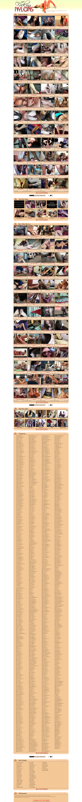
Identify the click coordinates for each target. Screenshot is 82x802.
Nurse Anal (44, 676)
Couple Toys (31, 506)
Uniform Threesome (58, 705)
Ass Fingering (18, 583)
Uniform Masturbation (58, 703)
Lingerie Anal (44, 561)
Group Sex (31, 670)
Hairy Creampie (31, 681)
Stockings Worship (58, 606)
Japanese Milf (44, 464)
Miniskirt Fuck (44, 651)
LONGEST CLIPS (42, 195)
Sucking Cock (57, 614)
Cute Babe (31, 530)
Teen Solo (56, 665)
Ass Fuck (17, 585)
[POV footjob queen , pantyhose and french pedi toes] (34, 397)
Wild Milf (56, 734)
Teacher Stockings (58, 627)
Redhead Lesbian (58, 483)
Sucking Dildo (57, 616)
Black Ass (18, 650)
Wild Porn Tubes (63, 418)
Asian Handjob (18, 558)
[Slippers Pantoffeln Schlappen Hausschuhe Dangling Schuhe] (20, 248)
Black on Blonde (19, 682)
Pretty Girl (56, 455)
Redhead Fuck (57, 482)
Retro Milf (56, 501)
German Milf (31, 643)
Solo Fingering (57, 581)
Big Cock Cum (18, 630)
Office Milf (43, 703)
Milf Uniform (44, 647)
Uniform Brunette (58, 700)
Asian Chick (18, 541)
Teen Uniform (57, 678)
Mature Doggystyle (45, 583)
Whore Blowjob (57, 725)
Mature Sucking (44, 610)
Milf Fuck (43, 624)
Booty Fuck (18, 726)
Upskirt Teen (57, 707)
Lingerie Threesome (45, 565)
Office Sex (43, 704)
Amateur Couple (19, 450)
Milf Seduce (44, 636)
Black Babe (18, 651)
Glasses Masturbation (32, 658)
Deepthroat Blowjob (32, 543)
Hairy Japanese (31, 683)
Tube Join (44, 767)
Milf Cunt (43, 620)
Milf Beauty (44, 616)
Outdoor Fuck (44, 714)
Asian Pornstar (18, 570)
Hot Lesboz (32, 785)
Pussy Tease (57, 469)
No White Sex (32, 783)
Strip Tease (56, 607)
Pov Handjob (57, 446)
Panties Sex (44, 725)
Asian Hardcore (19, 559)
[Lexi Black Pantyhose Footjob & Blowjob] (48, 330)
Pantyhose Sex (44, 732)
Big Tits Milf (18, 646)
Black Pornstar (18, 668)
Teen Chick (57, 636)
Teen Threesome (57, 674)
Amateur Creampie (19, 451)
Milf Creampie (44, 619)
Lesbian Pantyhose (45, 536)
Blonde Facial (18, 696)
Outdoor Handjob (45, 716)
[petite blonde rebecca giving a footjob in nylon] (20, 384)
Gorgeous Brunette (32, 661)
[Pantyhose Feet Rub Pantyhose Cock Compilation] (48, 343)
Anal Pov (17, 524)
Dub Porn (62, 208)
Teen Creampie (57, 637)
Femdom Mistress (32, 602)
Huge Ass (30, 727)
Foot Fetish (31, 621)
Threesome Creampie (58, 682)
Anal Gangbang (19, 519)
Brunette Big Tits (19, 740)
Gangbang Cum (31, 633)
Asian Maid (18, 562)
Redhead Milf (57, 486)
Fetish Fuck (31, 605)
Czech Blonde (31, 541)
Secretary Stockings (58, 533)
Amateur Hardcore (19, 462)
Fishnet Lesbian (31, 616)
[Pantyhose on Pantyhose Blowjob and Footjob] (48, 39)
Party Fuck (43, 738)
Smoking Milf (57, 577)
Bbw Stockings (18, 605)
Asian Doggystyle (19, 548)
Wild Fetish (57, 731)
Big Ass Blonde (19, 620)
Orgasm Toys (44, 709)
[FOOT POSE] (34, 25)
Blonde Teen (18, 717)
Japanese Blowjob (45, 451)
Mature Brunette (44, 579)
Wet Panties (57, 717)
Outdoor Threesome (45, 720)
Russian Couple (57, 519)
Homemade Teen (32, 713)
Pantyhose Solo (44, 734)
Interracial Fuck (31, 748)
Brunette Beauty (19, 739)
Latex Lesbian (44, 493)
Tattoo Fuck (57, 620)
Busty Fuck (31, 464)
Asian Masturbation (19, 563)
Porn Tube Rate (19, 218)
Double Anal (31, 565)
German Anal (31, 636)
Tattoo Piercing (57, 624)
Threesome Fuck (57, 683)
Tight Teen (56, 692)
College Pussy (31, 492)
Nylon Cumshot (44, 683)
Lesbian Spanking (45, 544)
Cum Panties (31, 521)
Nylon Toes (44, 696)
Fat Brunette (31, 593)
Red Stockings (57, 474)
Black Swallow (18, 676)
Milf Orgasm (44, 632)
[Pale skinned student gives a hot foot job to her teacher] (34, 343)
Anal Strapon (18, 527)
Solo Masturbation (58, 583)
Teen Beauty (57, 632)
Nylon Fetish (44, 686)
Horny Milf (31, 721)
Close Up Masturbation (33, 482)
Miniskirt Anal (44, 648)
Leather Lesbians (45, 508)
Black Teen (18, 677)
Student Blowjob (57, 608)
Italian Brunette (44, 442)
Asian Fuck (18, 555)
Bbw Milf (17, 602)
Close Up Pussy (31, 484)
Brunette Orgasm (32, 440)
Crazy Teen (31, 512)
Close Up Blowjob (32, 479)
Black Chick (18, 656)
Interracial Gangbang (32, 749)
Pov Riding (56, 450)
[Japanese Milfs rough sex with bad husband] (61, 188)
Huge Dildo (31, 732)
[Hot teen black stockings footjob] (20, 52)
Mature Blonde (44, 576)
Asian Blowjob (18, 540)
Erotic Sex (30, 585)
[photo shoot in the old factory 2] (34, 174)
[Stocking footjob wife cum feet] (20, 302)
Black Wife (18, 681)
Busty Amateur (31, 453)
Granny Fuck (31, 667)
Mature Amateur (44, 570)
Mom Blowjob (44, 659)
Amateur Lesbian (19, 466)
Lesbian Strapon (44, 546)
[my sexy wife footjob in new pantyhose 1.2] (20, 174)
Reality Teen (57, 473)
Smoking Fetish (57, 575)
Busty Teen (31, 470)
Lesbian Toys (44, 554)
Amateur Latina (18, 465)
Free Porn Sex (30, 208)
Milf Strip (43, 639)
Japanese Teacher (45, 477)
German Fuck (31, 641)
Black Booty (18, 655)
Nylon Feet (44, 685)
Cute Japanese (31, 535)
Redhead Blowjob (58, 478)
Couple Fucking (31, 501)
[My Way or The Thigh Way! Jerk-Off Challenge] (61, 120)
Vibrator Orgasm (57, 711)
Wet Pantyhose (57, 718)
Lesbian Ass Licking (45, 514)
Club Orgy (31, 486)
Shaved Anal (57, 537)
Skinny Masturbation (58, 565)
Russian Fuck (57, 522)
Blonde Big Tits (19, 687)
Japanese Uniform (45, 481)
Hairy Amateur (31, 672)
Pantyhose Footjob (45, 729)
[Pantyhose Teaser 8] (61, 39)
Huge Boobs (31, 729)
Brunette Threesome (32, 451)
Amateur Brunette (19, 446)
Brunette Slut (31, 446)
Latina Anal (44, 497)
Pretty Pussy (57, 456)
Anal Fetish (18, 514)
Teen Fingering (57, 647)
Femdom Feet (31, 598)
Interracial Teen (44, 438)
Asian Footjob (18, 554)
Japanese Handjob (45, 460)
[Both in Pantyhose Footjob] (34, 66)
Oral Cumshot (44, 707)
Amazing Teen (18, 504)
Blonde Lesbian (19, 703)
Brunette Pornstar (32, 442)
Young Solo (57, 747)
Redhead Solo (57, 491)
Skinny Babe (57, 558)
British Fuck (18, 730)
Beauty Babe (18, 607)
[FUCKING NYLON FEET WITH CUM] (48, 262)
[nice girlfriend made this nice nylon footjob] (20, 343)
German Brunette (32, 639)
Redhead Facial (57, 481)
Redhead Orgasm (58, 487)
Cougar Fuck (31, 495)
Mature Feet (44, 585)
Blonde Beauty (18, 686)
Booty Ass (18, 725)
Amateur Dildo (18, 455)
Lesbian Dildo (44, 519)
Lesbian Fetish (44, 522)
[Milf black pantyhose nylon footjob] (34, 188)
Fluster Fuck (32, 767)
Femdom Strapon (32, 603)
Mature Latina (44, 592)
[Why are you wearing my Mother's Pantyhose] (34, 384)
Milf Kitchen (44, 629)
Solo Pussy (56, 585)
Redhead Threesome (58, 493)
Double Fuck (31, 570)
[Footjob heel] (48, 52)
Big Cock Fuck (18, 632)
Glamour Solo (31, 651)
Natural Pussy (44, 672)
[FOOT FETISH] (48, 66)
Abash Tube (41, 427)
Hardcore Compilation (33, 699)
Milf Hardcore (44, 628)
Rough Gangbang (58, 510)
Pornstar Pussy (57, 438)
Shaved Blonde (57, 544)
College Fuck (31, 491)
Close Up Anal (31, 478)
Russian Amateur (58, 512)
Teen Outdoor (57, 658)
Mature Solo (44, 606)
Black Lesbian (18, 661)
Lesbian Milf (44, 531)
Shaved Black (57, 543)
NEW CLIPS (36, 195)
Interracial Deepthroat (32, 744)
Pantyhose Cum (44, 726)
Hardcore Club (31, 698)
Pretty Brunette (57, 453)
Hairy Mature (31, 687)
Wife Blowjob (57, 727)
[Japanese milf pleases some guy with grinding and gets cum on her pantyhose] (48, 357)
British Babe (18, 729)
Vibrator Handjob (58, 709)
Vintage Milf (57, 712)
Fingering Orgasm (32, 611)
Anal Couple (18, 510)
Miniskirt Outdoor (45, 654)
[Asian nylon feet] (48, 120)
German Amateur (32, 634)
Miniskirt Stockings (45, 656)
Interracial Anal (31, 739)
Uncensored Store (19, 208)
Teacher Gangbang (58, 625)
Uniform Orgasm (57, 704)
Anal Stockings (18, 526)
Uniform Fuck (57, 701)
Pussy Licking (57, 464)
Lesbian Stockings (45, 545)
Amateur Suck (18, 481)
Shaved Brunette (57, 545)
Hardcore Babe (31, 696)
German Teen (31, 645)
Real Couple (57, 470)
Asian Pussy (18, 572)
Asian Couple (18, 543)
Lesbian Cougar (44, 518)
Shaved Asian (57, 539)
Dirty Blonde (31, 552)
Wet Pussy (56, 720)
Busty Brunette (31, 461)
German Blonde (31, 637)
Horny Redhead (31, 723)
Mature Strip (44, 608)
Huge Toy (30, 738)
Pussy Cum (56, 460)
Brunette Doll (18, 748)
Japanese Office (44, 466)
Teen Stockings (57, 668)
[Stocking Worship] (48, 134)
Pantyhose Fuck (44, 730)
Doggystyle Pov (31, 563)
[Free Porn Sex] (61, 235)
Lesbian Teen (44, 550)
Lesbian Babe (44, 515)
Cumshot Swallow (32, 526)
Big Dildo (17, 639)
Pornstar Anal (44, 744)
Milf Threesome (44, 645)
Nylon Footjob (44, 687)
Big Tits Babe (18, 642)
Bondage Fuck (18, 723)
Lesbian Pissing (44, 537)
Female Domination (32, 597)
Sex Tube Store (32, 772)
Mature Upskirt (44, 614)
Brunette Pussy (31, 444)
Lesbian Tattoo (44, 549)
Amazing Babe (18, 492)
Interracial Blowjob (32, 742)
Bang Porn (32, 769)
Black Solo (18, 673)
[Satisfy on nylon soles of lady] (61, 275)
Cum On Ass (31, 514)
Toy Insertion (57, 696)
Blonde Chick (18, 690)
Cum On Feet (31, 515)
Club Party (31, 487)
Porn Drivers (63, 218)
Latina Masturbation (45, 504)
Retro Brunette (57, 499)
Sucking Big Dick (58, 611)
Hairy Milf (31, 689)
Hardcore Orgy (31, 704)
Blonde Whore (18, 720)
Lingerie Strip (44, 563)
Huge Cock (31, 730)
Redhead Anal (57, 475)
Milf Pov (43, 634)
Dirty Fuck (31, 554)
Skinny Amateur (57, 557)
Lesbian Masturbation (45, 530)
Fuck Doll (30, 632)
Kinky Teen (44, 488)
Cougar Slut (31, 497)
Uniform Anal (57, 698)
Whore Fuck (57, 726)
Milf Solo (43, 637)
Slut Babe (56, 567)
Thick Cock (57, 679)
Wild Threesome (57, 736)
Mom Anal (43, 658)
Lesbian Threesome (45, 552)
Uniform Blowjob (58, 699)
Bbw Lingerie (18, 601)
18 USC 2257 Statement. (23, 797)
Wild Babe (56, 729)
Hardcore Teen (31, 707)
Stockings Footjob (58, 599)
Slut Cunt (56, 568)
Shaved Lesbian (57, 549)
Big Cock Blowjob (19, 629)
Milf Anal (43, 615)
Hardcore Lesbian (32, 700)
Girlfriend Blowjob (32, 646)
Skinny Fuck (57, 563)
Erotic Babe (31, 583)
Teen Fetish (57, 646)
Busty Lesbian (31, 465)
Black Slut (18, 672)
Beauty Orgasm (18, 612)
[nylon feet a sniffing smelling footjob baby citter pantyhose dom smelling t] (20, 25)
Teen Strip (56, 669)
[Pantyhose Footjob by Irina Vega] (20, 330)
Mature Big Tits (44, 575)
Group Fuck (31, 669)
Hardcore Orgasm (32, 703)
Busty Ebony (31, 462)
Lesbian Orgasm (44, 533)
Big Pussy (18, 641)
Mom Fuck (44, 660)
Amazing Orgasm (19, 502)
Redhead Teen (57, 492)
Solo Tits (56, 588)
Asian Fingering (19, 553)
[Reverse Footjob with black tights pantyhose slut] (20, 93)
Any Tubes (32, 762)
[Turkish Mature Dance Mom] (61, 302)
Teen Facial (56, 643)
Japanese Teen (44, 478)
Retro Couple (57, 500)
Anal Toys (18, 531)
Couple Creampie (32, 500)
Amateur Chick (18, 447)
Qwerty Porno (19, 418)
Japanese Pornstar (45, 470)
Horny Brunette (31, 717)
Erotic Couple (31, 584)
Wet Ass (56, 713)
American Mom (19, 508)
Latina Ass (43, 499)
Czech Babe (31, 540)
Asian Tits (18, 580)
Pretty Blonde (57, 452)
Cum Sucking (31, 522)
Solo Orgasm (57, 584)
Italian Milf (44, 443)
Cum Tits (30, 524)
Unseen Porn (52, 418)
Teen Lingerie (57, 652)
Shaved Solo (57, 553)
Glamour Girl (31, 647)
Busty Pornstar (31, 469)
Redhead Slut (57, 490)
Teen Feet (56, 645)
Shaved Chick (57, 546)
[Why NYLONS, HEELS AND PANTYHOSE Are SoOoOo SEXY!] (34, 93)
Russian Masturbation (58, 524)
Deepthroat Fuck (32, 544)
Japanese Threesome (45, 479)
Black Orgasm (18, 667)
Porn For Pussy (45, 765)
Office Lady (44, 700)
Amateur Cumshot (19, 452)
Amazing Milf (18, 501)
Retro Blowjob (57, 497)
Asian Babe (18, 536)
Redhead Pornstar (58, 488)
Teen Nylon (57, 655)
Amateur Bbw (18, 442)
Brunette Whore (31, 452)
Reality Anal (57, 471)
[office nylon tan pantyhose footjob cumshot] (48, 93)
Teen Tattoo (57, 673)
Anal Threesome (19, 530)
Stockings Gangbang (58, 601)
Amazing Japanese (19, 499)
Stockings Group (57, 602)
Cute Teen (30, 539)
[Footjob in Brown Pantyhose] (48, 161)
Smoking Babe (57, 571)
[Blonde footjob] (48, 235)
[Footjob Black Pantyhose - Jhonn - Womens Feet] (48, 275)
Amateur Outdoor (19, 471)
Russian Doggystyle (58, 521)
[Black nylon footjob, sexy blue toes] (34, 39)
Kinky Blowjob (44, 484)
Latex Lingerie (44, 495)
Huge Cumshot (31, 731)
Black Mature (18, 663)
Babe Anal (18, 589)
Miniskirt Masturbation (46, 652)
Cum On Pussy (31, 518)
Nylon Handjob (44, 690)
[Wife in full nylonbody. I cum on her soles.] (20, 147)
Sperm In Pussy (57, 594)
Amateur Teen (18, 484)
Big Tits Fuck (18, 643)
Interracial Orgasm (45, 435)
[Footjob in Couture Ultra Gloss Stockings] (34, 248)
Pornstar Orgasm (57, 437)
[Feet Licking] (61, 93)
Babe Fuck (18, 592)
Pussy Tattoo (57, 468)
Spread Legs (57, 596)
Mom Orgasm (44, 663)
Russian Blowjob (57, 517)
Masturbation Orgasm (45, 568)
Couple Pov (31, 505)
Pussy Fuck (57, 462)
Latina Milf (44, 505)
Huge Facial (31, 734)
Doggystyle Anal (32, 561)
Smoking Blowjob (58, 572)
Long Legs (43, 567)
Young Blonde (57, 742)
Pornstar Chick (44, 748)
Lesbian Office (44, 532)
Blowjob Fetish (18, 721)
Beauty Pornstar (19, 614)
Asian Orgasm (18, 567)
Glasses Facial (31, 655)
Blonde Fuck (18, 699)
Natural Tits (44, 674)
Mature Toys (44, 612)
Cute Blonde (31, 531)
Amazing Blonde (19, 493)
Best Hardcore (18, 616)
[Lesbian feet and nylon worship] (34, 289)
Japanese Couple (45, 452)
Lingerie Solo (44, 562)
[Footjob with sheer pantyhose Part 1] (61, 66)
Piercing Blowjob (45, 743)
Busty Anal (31, 455)
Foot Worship (31, 623)
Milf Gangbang (44, 625)
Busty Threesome (32, 471)
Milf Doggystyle (44, 621)
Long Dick (43, 566)
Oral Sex (43, 708)
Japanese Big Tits (45, 450)
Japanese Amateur (45, 444)
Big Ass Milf (18, 624)
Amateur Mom (18, 469)
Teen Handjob (57, 651)
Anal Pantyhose (19, 523)
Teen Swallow (57, 672)
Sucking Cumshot (58, 615)
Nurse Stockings (44, 678)
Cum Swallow (31, 523)
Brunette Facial (18, 749)
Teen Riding (57, 663)
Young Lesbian (57, 745)
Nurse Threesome (45, 679)
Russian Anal (57, 513)
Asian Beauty (18, 537)
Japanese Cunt (44, 455)
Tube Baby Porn (32, 775)
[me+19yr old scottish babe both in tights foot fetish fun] (34, 52)
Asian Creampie (19, 544)
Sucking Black (57, 612)
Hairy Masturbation (32, 686)
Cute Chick (31, 533)
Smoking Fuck (57, 576)
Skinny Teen (57, 566)
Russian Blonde (57, 515)
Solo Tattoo (57, 586)
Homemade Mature (32, 712)
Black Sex (18, 670)
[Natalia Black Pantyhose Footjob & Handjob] (61, 330)
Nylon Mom (44, 692)
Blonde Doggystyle (19, 694)
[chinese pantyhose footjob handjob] (61, 343)
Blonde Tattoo (18, 716)
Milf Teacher (44, 643)
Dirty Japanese (31, 555)
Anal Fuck (18, 518)
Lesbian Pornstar (45, 539)
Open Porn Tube (45, 770)
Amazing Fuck (18, 497)
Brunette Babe (18, 738)
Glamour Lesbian (32, 648)
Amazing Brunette (19, 495)
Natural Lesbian (44, 670)
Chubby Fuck (31, 475)
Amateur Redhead (19, 474)
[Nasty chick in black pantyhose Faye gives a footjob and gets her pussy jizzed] (61, 134)
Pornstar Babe (44, 745)
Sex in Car (56, 535)
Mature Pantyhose (45, 601)
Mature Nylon (44, 598)
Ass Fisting (18, 584)
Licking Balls (44, 559)
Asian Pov (18, 571)
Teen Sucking (57, 670)
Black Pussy (18, 669)
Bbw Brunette (18, 597)
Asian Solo (18, 576)
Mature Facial (44, 584)
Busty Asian (31, 456)
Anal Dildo (18, 513)
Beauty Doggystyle (19, 608)
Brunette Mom (31, 439)
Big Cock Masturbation (20, 633)
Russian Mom (57, 526)
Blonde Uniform (19, 718)
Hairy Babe (31, 676)
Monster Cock (44, 664)
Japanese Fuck (44, 457)
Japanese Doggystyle (45, 456)
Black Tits (18, 679)
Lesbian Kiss (44, 527)
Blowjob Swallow (19, 722)
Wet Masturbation (58, 714)
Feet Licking (31, 596)
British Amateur (19, 727)
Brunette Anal (18, 736)
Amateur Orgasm (19, 470)
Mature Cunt (44, 580)
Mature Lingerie (44, 594)
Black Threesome (19, 678)
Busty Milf (31, 466)
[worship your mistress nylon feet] (61, 147)
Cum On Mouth (31, 517)
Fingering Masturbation (33, 610)
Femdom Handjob (32, 601)
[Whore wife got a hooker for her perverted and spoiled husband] (34, 370)
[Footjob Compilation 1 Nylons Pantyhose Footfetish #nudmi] (20, 357)
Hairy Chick (31, 679)
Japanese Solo (44, 475)
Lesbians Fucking (45, 557)
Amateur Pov (18, 473)
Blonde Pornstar (19, 709)
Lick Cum (43, 558)
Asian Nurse (18, 566)
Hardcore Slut (31, 705)
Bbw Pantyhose (18, 603)
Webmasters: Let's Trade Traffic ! (41, 800)
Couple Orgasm (31, 504)
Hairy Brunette (31, 678)
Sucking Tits (57, 617)
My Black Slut (32, 781)
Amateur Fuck (18, 460)
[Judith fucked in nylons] (61, 357)
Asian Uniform (18, 581)
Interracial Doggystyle (33, 745)
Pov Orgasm (57, 448)
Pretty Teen (56, 457)
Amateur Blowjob (19, 444)
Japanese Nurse (44, 465)
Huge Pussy (31, 735)
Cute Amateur (31, 528)
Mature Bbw (44, 574)
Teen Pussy (56, 661)
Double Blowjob (32, 566)
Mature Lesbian (44, 593)
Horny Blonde (31, 716)
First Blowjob (31, 614)
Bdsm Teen (18, 606)
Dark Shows (32, 780)
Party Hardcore (44, 739)
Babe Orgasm (18, 593)
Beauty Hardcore (19, 611)
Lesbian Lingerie (45, 528)
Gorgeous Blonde (32, 660)
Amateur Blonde (19, 443)
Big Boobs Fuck (19, 627)
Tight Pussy (57, 691)
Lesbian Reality (44, 541)
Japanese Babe (44, 447)
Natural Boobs (44, 669)
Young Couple (57, 744)
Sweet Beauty (57, 619)
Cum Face (30, 513)
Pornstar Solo (57, 440)
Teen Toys (56, 677)
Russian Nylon (57, 527)
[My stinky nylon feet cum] (61, 52)
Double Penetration (32, 571)
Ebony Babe (31, 575)
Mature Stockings (45, 607)
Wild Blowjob (57, 730)
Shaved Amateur (57, 536)
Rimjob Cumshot (57, 509)
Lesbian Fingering (45, 523)
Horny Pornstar (31, 722)
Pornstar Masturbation (58, 435)
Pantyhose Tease (44, 735)
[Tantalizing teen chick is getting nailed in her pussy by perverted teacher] (20, 397)
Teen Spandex (57, 667)
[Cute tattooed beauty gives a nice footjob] (61, 289)
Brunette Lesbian (32, 437)
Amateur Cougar (19, 448)
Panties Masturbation (45, 722)
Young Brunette (57, 743)
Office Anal (44, 699)
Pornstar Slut (57, 439)
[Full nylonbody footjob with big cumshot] (34, 79)
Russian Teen (57, 528)
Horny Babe (31, 714)
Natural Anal (44, 668)
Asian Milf (18, 565)
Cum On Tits (31, 519)
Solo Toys (56, 589)
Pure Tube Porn (45, 769)
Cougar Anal (31, 493)
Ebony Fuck (31, 579)
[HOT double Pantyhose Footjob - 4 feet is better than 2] (48, 370)
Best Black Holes (33, 778)
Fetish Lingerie (31, 607)
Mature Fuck (44, 588)
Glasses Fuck (31, 656)
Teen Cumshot (57, 638)
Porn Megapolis (32, 787)
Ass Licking (18, 586)
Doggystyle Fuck (32, 562)
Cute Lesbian (31, 536)
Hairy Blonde (31, 677)
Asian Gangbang (19, 557)
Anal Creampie (18, 512)
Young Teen (57, 748)
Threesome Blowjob (58, 681)
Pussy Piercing (57, 465)
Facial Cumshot (31, 586)
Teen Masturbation (58, 654)
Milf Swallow (44, 642)
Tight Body (57, 689)
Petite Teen (44, 742)
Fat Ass (30, 590)
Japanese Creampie (45, 453)
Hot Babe (30, 726)
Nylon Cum (44, 682)
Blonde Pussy (18, 712)
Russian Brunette (57, 518)
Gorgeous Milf (31, 664)
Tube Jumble (30, 418)
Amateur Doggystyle (19, 456)
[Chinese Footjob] (20, 134)
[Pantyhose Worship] (20, 161)
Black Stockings (19, 674)
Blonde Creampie (19, 692)
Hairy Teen (31, 691)
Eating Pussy (31, 574)
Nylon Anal (44, 681)
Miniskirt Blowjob (45, 650)
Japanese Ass (44, 446)
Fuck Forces (52, 218)
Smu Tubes (32, 774)
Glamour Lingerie (32, 650)
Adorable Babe (18, 435)
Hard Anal (31, 694)
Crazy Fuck (31, 509)
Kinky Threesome (45, 490)
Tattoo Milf (56, 623)
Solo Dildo (56, 580)
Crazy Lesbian (31, 510)
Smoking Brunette (58, 574)
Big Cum (17, 634)
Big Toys (17, 647)
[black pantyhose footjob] (34, 275)
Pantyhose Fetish (45, 727)
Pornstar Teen (57, 442)
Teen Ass (56, 629)
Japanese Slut (44, 474)
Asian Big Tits (18, 539)
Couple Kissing (31, 502)
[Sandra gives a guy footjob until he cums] (48, 302)
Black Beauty (18, 652)
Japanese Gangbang (45, 459)
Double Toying (31, 572)
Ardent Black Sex (33, 776)
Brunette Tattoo (31, 448)
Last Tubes (30, 218)
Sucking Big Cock (58, 610)
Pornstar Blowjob (45, 747)
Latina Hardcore (44, 502)
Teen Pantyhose (57, 659)
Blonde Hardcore (19, 701)
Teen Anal (56, 628)
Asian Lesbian (18, 561)
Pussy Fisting (57, 461)
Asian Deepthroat (19, 546)
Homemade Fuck (32, 711)
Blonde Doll (18, 695)
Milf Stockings (44, 638)
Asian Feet (18, 552)
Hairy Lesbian (31, 685)
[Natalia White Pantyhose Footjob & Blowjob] (34, 147)
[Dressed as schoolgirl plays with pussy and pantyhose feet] (20, 79)
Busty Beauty (31, 459)
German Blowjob (32, 638)
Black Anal (18, 648)
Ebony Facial (31, 577)
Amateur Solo (18, 477)
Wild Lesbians (57, 732)
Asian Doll (18, 549)
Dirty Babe (31, 550)
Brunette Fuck (18, 751)
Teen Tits (56, 676)
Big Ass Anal (18, 617)
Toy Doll (56, 695)
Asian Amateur (18, 533)
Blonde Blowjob (19, 689)
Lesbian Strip (44, 548)
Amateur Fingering (19, 459)
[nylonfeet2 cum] (20, 120)
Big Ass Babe (18, 619)
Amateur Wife (18, 488)
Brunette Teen (31, 450)
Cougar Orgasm (31, 496)
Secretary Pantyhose (58, 532)
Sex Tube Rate (32, 771)
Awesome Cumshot (19, 588)
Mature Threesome (45, 611)
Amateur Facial (18, 457)
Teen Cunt (56, 639)
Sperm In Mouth (57, 593)
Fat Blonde (31, 592)
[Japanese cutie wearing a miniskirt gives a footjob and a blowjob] (34, 235)
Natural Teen (44, 673)
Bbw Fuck (18, 599)
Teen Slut (56, 664)
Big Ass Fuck (18, 623)
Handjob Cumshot (32, 692)
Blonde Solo (18, 714)
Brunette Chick (18, 743)
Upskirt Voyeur (57, 708)
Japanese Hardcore (45, 461)
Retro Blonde (57, 496)
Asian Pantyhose (19, 568)
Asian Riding (18, 574)
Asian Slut (18, 575)
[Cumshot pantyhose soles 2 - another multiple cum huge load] (20, 39)
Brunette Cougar (19, 744)
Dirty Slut (30, 558)
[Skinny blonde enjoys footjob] (20, 370)
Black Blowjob (18, 654)
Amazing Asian (18, 491)
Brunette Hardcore (32, 435)
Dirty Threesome (32, 559)
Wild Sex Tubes (19, 427)
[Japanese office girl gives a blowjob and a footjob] (34, 302)
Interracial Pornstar (45, 437)
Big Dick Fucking (19, 638)
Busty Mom (31, 468)
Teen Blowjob (57, 634)
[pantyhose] (48, 79)
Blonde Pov (18, 711)
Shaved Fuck (57, 548)
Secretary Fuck (57, 531)
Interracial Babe (31, 740)
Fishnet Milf (31, 617)
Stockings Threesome (58, 605)
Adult (52, 427)
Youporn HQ (30, 427)
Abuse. (28, 797)
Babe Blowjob (18, 590)
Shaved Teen (57, 554)
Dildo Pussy (31, 548)
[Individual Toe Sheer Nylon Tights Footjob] (48, 25)
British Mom (18, 735)
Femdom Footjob (32, 599)
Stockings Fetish (57, 598)
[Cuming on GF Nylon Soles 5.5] (61, 174)
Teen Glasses (57, 650)
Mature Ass (44, 572)
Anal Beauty (18, 509)
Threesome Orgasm (58, 685)
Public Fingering (57, 459)
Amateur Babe (18, 440)
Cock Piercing (31, 490)
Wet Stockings (57, 721)
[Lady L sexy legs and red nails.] (61, 397)
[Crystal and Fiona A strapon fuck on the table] (20, 275)
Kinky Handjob (44, 486)
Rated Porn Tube (63, 427)
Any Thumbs (32, 770)
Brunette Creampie (19, 745)
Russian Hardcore (58, 523)
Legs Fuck (43, 512)
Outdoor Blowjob (45, 713)
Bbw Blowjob (18, 596)
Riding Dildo (57, 505)
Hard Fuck (31, 695)
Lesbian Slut (44, 543)
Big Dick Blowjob (19, 637)
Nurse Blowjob (44, 677)
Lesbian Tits (44, 553)
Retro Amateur (57, 495)
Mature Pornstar (44, 602)
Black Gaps (32, 779)
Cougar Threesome (32, 499)
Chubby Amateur (32, 473)
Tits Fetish (56, 694)
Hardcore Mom (31, 701)
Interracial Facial (32, 747)
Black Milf (18, 664)
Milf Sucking (44, 641)
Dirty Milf (30, 557)
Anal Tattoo (18, 528)
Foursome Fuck (31, 628)
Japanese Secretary (45, 473)
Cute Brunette (31, 532)
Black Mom (18, 665)
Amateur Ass (18, 439)
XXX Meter (45, 762)
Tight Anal (56, 686)
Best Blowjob (18, 615)
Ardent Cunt (41, 418)
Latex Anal (44, 491)
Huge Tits (30, 736)
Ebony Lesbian (31, 580)
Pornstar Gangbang (45, 751)
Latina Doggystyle (45, 500)
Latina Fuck (44, 501)
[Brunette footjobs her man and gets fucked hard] (20, 235)
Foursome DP (31, 627)
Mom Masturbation (45, 661)
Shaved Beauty (57, 541)
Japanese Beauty (45, 448)
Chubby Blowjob (32, 474)
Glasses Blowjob (32, 654)
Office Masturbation (45, 701)
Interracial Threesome (45, 439)
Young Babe (57, 740)
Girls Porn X (45, 763)
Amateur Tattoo (18, 483)
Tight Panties (57, 690)
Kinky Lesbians (44, 487)
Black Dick (18, 659)
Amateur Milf (18, 468)
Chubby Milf (31, 477)
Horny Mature (31, 720)
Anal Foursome (18, 517)
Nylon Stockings (45, 695)
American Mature (19, 505)
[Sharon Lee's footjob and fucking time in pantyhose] (48, 174)
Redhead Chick (57, 479)
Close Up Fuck (31, 481)
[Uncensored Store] (61, 25)
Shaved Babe (57, 540)
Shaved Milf (57, 550)
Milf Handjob (44, 627)
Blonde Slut (18, 713)
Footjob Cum (31, 624)
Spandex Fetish (57, 592)
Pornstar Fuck (44, 749)
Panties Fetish (44, 721)
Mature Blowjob (44, 577)
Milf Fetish (43, 623)
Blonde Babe (18, 685)
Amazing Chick (19, 496)
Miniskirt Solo (44, 655)
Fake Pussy (31, 588)
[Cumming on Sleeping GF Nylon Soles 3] (20, 289)
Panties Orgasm (44, 723)
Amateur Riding (19, 475)
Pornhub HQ (41, 218)
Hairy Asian (31, 674)
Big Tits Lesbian (19, 645)
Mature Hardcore (45, 590)
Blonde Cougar (18, 691)
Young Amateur (57, 738)
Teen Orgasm (57, 656)
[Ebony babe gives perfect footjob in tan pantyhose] (61, 161)
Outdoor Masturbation (45, 717)
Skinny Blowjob (57, 561)
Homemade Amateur (32, 708)
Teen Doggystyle (57, 642)
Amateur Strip (18, 479)
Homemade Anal (32, 709)
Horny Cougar (31, 718)
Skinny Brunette (57, 562)
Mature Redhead (44, 603)
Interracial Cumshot (32, 743)
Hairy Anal (31, 673)
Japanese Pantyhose (45, 469)
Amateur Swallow (19, 482)
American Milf (18, 506)
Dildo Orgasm (31, 546)
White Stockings (57, 723)
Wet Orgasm (57, 716)
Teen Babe (56, 630)
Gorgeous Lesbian (32, 663)
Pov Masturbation (58, 447)
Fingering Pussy (31, 612)
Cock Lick (31, 488)
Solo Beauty (57, 579)
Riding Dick (57, 504)
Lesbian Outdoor (45, 535)
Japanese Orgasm (45, 468)
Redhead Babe (57, 477)
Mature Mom (44, 597)
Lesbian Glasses (44, 526)
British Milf (18, 734)
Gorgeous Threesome (32, 665)
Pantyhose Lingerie (45, 731)
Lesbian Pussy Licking (46, 540)
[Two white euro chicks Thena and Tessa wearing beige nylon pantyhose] (61, 248)
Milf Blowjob (44, 617)
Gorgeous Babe (31, 659)
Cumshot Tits (31, 527)
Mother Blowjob (44, 665)
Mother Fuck (44, 667)
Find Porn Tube (52, 208)
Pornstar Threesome (58, 443)
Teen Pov (56, 660)
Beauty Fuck (18, 610)
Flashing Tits (31, 620)
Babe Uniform (18, 594)
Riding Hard (57, 506)
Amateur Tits (18, 487)
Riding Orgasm (57, 508)
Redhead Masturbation (58, 484)
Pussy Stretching (57, 466)
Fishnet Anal (31, 615)
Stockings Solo (57, 603)
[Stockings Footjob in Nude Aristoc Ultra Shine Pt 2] (34, 161)
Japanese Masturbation (46, 462)
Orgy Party (44, 711)
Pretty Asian (57, 451)
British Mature (18, 732)
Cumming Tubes (33, 784)
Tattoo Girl (56, 621)
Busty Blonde (31, 460)
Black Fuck (18, 660)
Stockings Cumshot (58, 597)
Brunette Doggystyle (19, 747)
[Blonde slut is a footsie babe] (61, 370)
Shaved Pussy (57, 552)
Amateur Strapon (19, 478)
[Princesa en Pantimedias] (34, 262)
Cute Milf (30, 537)
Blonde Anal (18, 683)
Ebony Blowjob (31, 576)
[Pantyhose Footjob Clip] (61, 79)
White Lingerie (57, 722)
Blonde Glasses (18, 700)
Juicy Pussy (44, 482)
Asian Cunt (18, 545)
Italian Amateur (44, 440)
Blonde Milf (18, 705)
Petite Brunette (44, 740)
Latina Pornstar (44, 506)
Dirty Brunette (31, 553)
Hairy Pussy (31, 690)
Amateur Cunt (18, 453)
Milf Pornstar (44, 633)
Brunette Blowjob (19, 742)
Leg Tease (43, 509)
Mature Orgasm (44, 599)
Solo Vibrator (57, 590)
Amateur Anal (18, 438)
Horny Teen (31, 725)
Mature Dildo (44, 581)
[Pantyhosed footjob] (20, 188)
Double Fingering (32, 568)
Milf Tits (43, 646)
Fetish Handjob (31, 606)
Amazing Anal (18, 490)
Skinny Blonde (57, 559)
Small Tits (56, 570)
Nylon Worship (44, 698)
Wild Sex (56, 735)
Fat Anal (30, 589)
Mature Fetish (44, 586)
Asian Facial (18, 550)
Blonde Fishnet (18, 698)
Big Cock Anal (18, 628)
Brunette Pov (31, 443)
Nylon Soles (44, 694)
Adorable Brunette (19, 437)
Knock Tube (32, 766)
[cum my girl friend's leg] (48, 397)
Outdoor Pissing (44, 718)
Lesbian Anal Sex (45, 513)
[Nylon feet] (20, 66)
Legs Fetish (44, 510)
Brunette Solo (31, 447)
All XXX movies (33, 765)
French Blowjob (31, 630)
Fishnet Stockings (32, 619)
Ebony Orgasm (31, 581)
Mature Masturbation (45, 596)
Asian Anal (18, 535)
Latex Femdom (44, 492)
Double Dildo (31, 567)
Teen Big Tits (57, 633)
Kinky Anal (44, 483)
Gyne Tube (41, 208)
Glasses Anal (31, 652)
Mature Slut (44, 605)
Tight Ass (56, 687)
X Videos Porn (45, 766)
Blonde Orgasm (19, 708)
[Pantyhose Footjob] (48, 316)
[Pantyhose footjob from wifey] (34, 120)
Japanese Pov (44, 471)
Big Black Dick (18, 625)
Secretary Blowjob (58, 530)
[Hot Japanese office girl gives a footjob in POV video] (48, 384)
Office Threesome (45, 705)
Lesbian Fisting (44, 524)
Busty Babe (31, 457)
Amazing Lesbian (19, 500)
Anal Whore (18, 532)
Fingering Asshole (32, 608)
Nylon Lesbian (44, 691)
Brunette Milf (31, 438)
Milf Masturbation (45, 630)
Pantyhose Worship (45, 736)
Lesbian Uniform (45, 555)
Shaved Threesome (58, 555)
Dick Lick (30, 545)
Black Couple (18, 658)
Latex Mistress (44, 496)
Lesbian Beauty (44, 517)
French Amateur (32, 629)
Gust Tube (31, 763)
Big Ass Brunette (19, 621)
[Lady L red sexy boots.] (34, 316)
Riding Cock (57, 502)
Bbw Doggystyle (19, 598)
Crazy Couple (31, 508)
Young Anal (57, 739)
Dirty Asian (31, 549)
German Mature (31, 642)
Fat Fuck (30, 594)
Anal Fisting (18, 515)
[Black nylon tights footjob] (34, 357)
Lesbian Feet (44, 521)
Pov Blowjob (57, 444)
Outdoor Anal (44, 712)
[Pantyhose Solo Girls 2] (34, 134)
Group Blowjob (31, 668)
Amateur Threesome (19, 486)
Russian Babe (57, 514)
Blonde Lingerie (19, 704)
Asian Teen (18, 579)
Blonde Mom (18, 707)
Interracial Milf (31, 751)
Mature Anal (44, 571)
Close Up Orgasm (32, 483)
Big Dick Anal (18, 636)
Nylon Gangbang (45, 689)
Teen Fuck (56, 648)
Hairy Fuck (31, 682)
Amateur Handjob (19, 461)
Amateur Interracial (19, 464)
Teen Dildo (56, 641)
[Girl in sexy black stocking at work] (61, 316)
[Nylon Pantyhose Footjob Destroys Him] (34, 330)
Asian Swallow (18, 577)
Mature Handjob (44, 589)
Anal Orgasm (18, 521)
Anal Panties (18, 522)
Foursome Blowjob (32, 625)
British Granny (18, 731)
